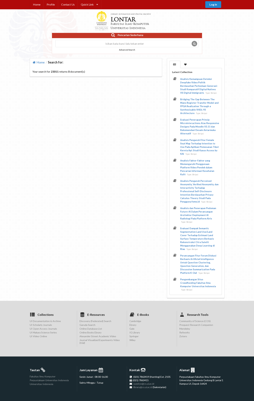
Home (36, 4)
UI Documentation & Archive (45, 321)
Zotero (183, 336)
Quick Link (87, 4)
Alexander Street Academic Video (97, 336)
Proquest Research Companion (196, 324)
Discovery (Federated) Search (95, 321)
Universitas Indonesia (41, 384)
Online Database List (90, 328)
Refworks (184, 332)
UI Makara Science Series (43, 332)
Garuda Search (87, 324)
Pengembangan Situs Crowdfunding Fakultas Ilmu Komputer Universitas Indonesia (198, 283)
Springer (134, 336)
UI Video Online (38, 336)
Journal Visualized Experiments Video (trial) (99, 341)
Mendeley (184, 328)
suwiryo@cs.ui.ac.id (143, 383)
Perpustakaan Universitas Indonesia (49, 380)
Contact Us (68, 4)
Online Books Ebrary (90, 332)
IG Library (134, 332)
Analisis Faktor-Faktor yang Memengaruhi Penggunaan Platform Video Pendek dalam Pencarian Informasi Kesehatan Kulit (197, 167)
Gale (131, 328)
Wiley (132, 340)
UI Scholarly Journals (41, 324)
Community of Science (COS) (195, 321)
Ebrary (132, 324)
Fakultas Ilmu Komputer (42, 376)
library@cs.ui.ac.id (142, 387)
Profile (51, 4)
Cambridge (135, 321)
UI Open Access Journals (43, 328)
